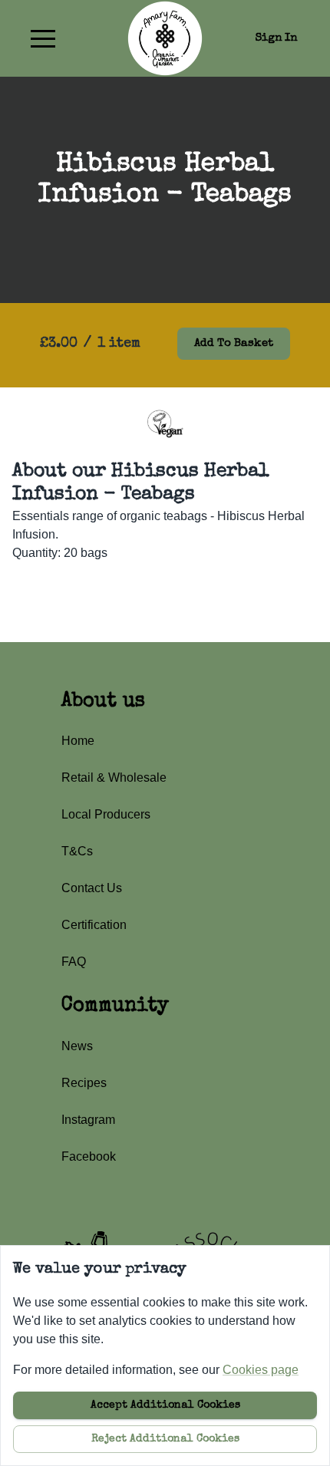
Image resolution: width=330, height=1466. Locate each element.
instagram (88, 1119)
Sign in (276, 38)
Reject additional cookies (165, 1439)
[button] (43, 38)
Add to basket (233, 343)
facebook (88, 1156)
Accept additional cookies (165, 1405)
